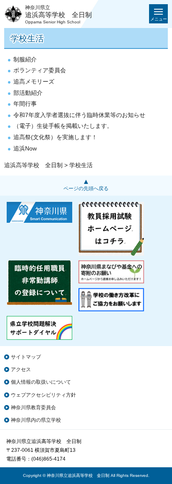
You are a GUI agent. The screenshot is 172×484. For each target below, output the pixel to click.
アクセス (21, 369)
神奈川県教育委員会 (33, 407)
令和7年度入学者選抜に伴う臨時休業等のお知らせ (79, 115)
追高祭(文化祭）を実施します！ (55, 137)
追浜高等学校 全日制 (33, 165)
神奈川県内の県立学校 (36, 420)
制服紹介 (25, 59)
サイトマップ (26, 357)
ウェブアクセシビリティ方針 (43, 395)
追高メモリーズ (33, 81)
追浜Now (25, 148)
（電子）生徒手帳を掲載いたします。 (63, 125)
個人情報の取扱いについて (41, 382)
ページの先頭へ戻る (86, 188)
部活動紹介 (28, 92)
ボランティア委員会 (39, 70)
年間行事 (25, 103)
